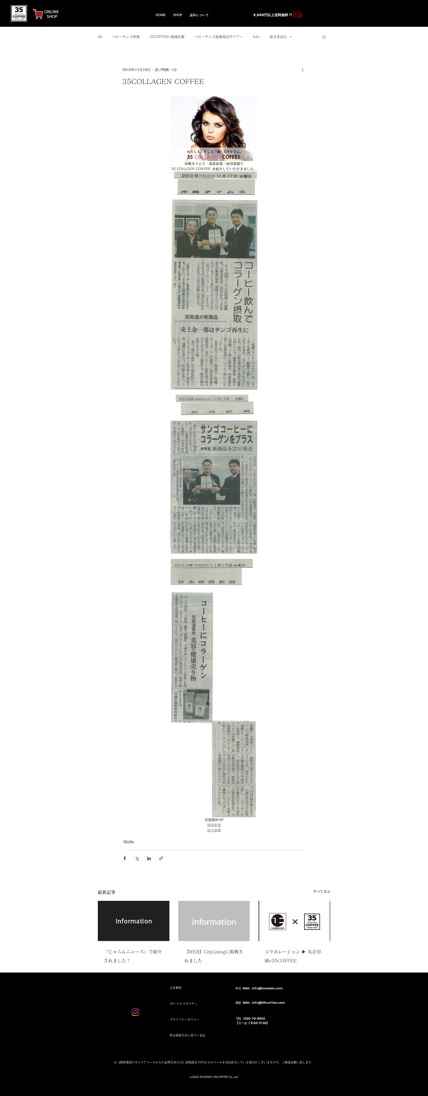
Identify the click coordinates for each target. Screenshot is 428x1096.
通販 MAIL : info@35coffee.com (260, 1003)
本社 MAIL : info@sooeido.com (259, 988)
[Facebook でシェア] (124, 858)
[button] (324, 37)
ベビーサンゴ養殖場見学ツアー (218, 36)
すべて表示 (321, 891)
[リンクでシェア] (161, 858)
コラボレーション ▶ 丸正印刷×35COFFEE (293, 956)
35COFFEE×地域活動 (167, 36)
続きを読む (278, 36)
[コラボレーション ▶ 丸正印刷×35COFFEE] (294, 921)
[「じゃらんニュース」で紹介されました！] (133, 921)
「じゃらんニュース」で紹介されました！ (133, 956)
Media (128, 841)
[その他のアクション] (303, 70)
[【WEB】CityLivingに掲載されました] (214, 921)
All (100, 36)
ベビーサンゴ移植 (126, 36)
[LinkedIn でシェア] (149, 858)
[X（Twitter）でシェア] (136, 858)
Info (256, 36)
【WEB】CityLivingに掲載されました (213, 956)
